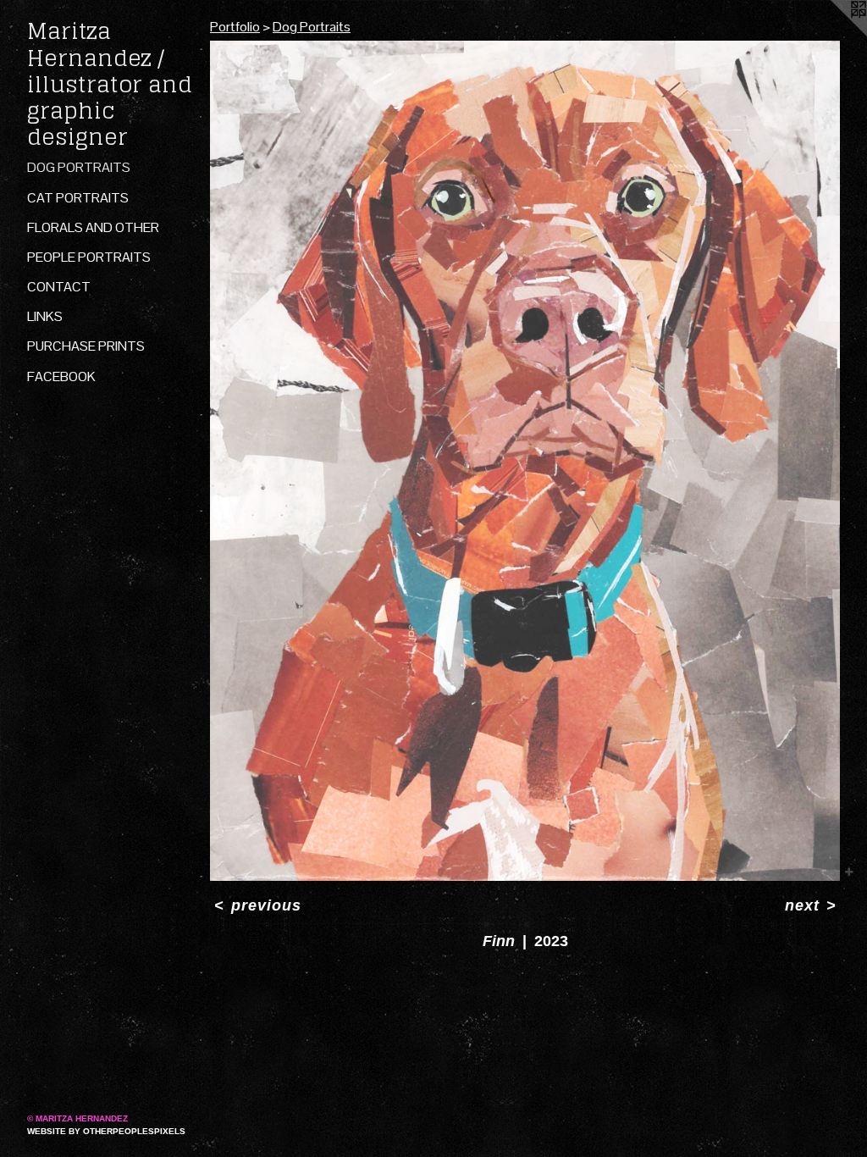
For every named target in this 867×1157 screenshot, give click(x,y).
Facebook (61, 376)
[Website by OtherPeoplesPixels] (833, 34)
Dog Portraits (78, 167)
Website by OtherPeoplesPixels (106, 1131)
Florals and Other (93, 227)
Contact (59, 287)
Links (45, 316)
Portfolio (235, 27)
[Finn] (525, 461)
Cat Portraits (78, 198)
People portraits (89, 257)
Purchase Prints (86, 346)
